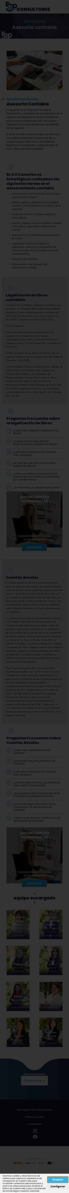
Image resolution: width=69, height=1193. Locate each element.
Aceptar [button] (57, 1179)
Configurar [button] (57, 1186)
